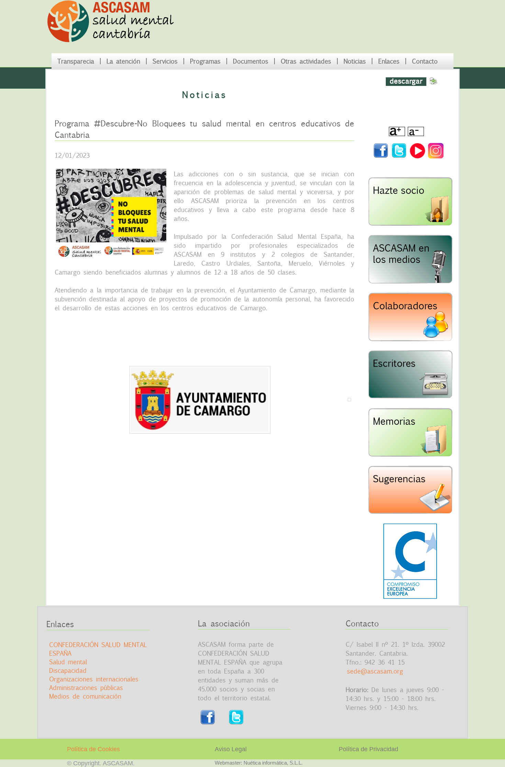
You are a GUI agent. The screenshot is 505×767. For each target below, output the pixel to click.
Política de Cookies (93, 749)
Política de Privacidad (368, 749)
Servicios (165, 61)
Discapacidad (68, 670)
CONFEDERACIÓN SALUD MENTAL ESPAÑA (98, 649)
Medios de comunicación (85, 696)
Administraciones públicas (86, 687)
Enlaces (389, 61)
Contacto (425, 61)
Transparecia (75, 61)
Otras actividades (306, 61)
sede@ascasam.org (375, 671)
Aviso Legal (231, 749)
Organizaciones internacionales (93, 679)
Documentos (250, 61)
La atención (123, 61)
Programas (205, 61)
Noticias (355, 61)
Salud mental (68, 661)
